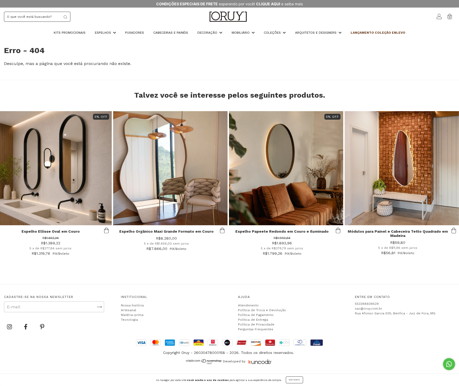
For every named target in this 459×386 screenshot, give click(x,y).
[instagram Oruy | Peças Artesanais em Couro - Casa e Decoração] (10, 326)
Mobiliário (241, 32)
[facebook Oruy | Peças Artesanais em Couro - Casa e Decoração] (26, 326)
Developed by (234, 361)
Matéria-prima (132, 315)
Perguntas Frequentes (255, 329)
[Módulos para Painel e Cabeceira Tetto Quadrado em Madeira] (402, 168)
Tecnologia (129, 320)
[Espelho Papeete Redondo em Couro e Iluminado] (286, 168)
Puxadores (134, 32)
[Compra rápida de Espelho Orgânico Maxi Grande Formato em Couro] (222, 230)
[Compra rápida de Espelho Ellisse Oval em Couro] (106, 230)
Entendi (294, 380)
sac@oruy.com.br (368, 308)
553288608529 (367, 304)
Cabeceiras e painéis (170, 32)
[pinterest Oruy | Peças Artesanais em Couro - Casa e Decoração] (42, 326)
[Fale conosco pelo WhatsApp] (449, 364)
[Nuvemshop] (204, 363)
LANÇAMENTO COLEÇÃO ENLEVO (378, 32)
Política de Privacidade (256, 324)
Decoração (207, 32)
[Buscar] (65, 16)
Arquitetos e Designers (316, 32)
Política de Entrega (253, 320)
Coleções (273, 32)
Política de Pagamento (256, 315)
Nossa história (132, 305)
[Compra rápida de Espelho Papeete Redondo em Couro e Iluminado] (338, 230)
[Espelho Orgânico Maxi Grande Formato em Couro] (170, 168)
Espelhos (103, 32)
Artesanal (128, 310)
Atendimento (248, 305)
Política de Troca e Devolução (262, 310)
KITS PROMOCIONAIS (70, 32)
